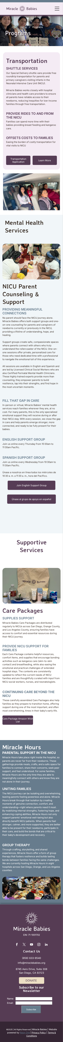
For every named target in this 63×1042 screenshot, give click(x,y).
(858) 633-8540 (31, 958)
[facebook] (17, 945)
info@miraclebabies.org (31, 962)
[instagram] (39, 945)
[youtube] (31, 945)
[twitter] (24, 945)
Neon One (25, 1032)
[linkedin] (46, 945)
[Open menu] (57, 8)
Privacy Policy (39, 1032)
